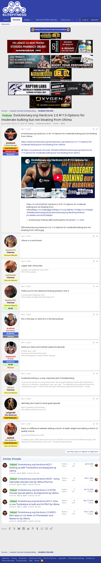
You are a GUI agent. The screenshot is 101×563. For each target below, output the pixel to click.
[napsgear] (28, 46)
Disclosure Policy (35, 558)
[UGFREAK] (72, 87)
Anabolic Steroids (33, 473)
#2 (97, 236)
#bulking (72, 212)
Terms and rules (8, 560)
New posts (5, 24)
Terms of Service (50, 558)
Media (27, 19)
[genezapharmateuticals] (71, 46)
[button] (32, 19)
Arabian (90, 491)
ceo (92, 466)
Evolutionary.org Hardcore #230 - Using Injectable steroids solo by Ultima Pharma (34, 480)
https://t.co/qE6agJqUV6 (43, 209)
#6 (97, 342)
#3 (97, 261)
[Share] (93, 129)
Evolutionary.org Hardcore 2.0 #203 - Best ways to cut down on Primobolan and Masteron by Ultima (33, 515)
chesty (91, 503)
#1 (97, 129)
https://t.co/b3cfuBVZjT (37, 204)
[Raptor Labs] (29, 87)
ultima (62, 123)
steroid (55, 123)
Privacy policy (21, 560)
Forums (16, 19)
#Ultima (80, 212)
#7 (97, 373)
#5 (97, 314)
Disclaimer (23, 558)
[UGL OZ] (50, 73)
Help (30, 560)
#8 (97, 399)
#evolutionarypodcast (41, 212)
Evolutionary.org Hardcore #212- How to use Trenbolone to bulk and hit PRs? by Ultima (34, 503)
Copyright (62, 558)
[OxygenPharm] (50, 101)
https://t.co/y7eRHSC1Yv (65, 209)
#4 (97, 286)
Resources (65, 19)
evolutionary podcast (43, 123)
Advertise (5, 558)
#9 (97, 424)
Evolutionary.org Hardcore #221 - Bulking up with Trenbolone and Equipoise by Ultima (32, 467)
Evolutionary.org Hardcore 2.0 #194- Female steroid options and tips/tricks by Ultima (34, 491)
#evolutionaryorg (60, 212)
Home (6, 19)
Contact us (90, 558)
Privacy (14, 558)
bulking (30, 123)
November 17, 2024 (75, 220)
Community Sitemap (76, 558)
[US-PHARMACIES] (72, 60)
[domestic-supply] (29, 60)
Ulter (91, 480)
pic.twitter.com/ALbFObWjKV (39, 215)
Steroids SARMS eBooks (46, 19)
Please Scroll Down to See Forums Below (50, 29)
